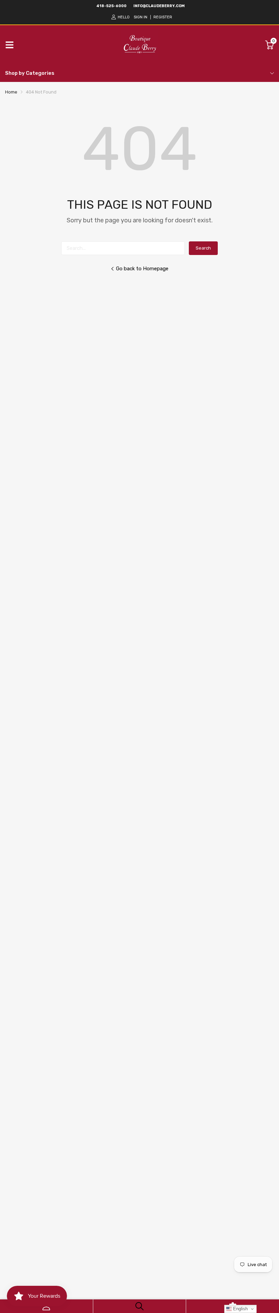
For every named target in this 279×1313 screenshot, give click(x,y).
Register (162, 17)
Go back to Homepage (142, 269)
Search (203, 248)
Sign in (140, 17)
